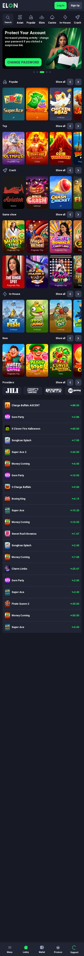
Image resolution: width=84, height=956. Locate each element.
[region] (42, 48)
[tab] (34, 72)
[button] (12, 391)
